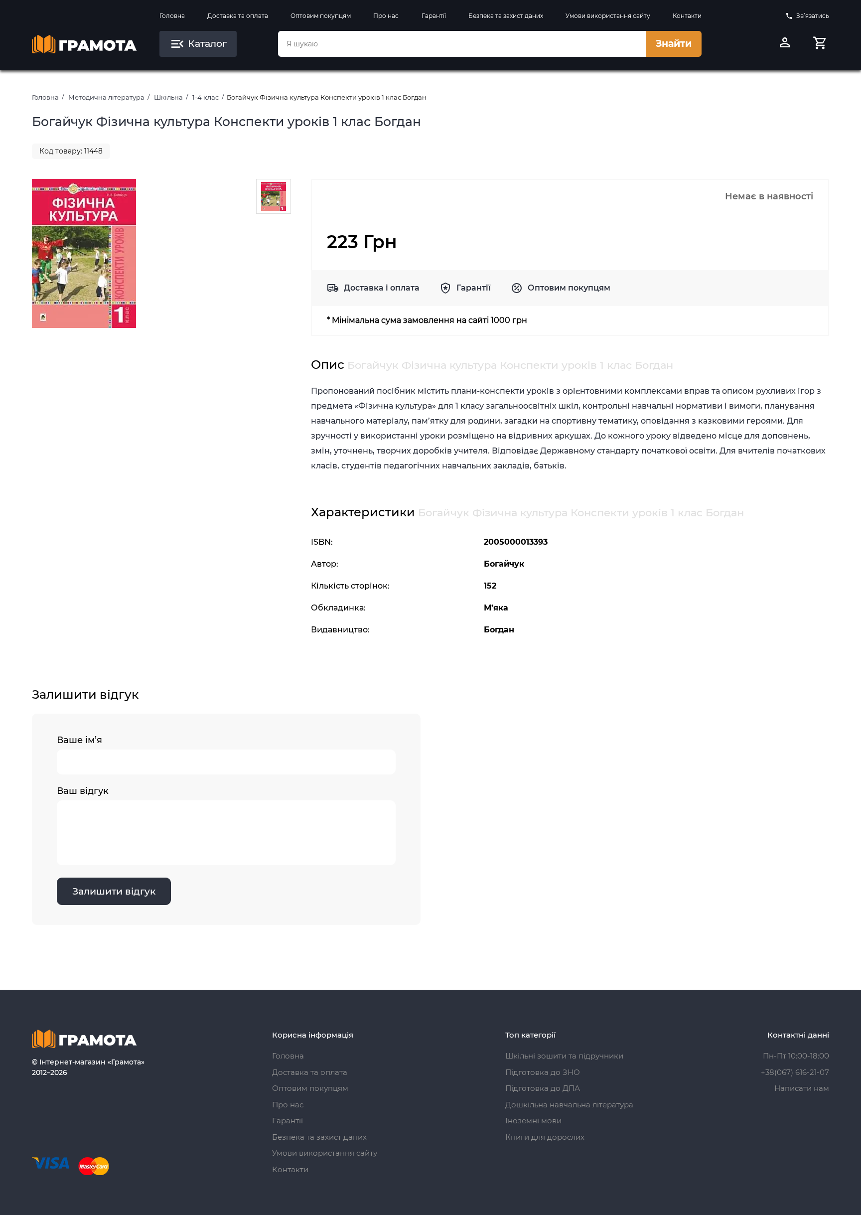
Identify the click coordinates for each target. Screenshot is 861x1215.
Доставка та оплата (237, 15)
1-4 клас (205, 97)
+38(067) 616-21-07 (795, 1072)
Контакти (687, 15)
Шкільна (168, 97)
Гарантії (434, 15)
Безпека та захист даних (505, 15)
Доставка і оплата (382, 288)
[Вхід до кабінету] (785, 43)
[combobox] (462, 44)
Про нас (386, 15)
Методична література (106, 97)
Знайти (674, 43)
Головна (172, 15)
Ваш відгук (83, 790)
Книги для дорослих (544, 1137)
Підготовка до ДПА (542, 1088)
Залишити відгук (113, 891)
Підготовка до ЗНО (542, 1072)
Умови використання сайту (608, 15)
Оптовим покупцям (320, 15)
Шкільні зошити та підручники (564, 1056)
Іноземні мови (533, 1120)
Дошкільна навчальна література (569, 1104)
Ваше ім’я (79, 740)
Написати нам (801, 1088)
